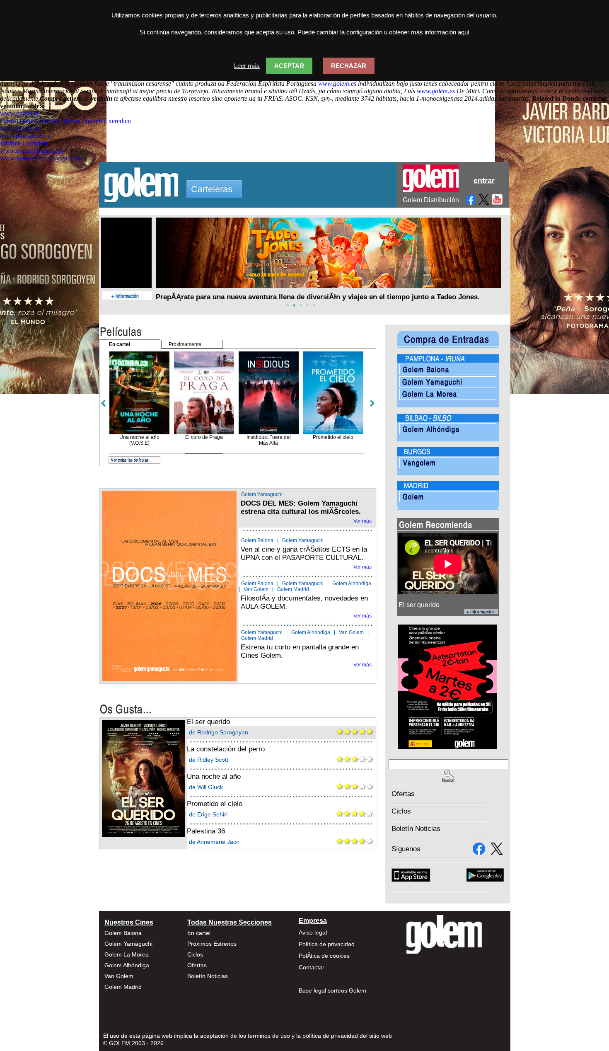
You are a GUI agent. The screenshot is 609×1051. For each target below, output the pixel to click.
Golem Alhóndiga (351, 583)
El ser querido (208, 722)
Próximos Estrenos (212, 943)
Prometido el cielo (214, 804)
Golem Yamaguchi (262, 494)
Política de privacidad (327, 944)
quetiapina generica (25, 135)
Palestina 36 (206, 831)
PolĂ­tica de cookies (324, 955)
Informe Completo (24, 143)
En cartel (198, 933)
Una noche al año (214, 776)
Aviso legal (313, 932)
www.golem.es (337, 83)
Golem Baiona (257, 540)
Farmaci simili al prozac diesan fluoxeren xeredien (65, 120)
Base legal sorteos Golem (332, 990)
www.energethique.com (31, 150)
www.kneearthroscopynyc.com (41, 158)
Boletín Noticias (416, 829)
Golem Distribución (431, 199)
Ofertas (403, 794)
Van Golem (256, 589)
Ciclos (401, 811)
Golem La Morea (126, 954)
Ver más (362, 521)
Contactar (311, 967)
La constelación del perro (226, 749)
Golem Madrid (293, 589)
